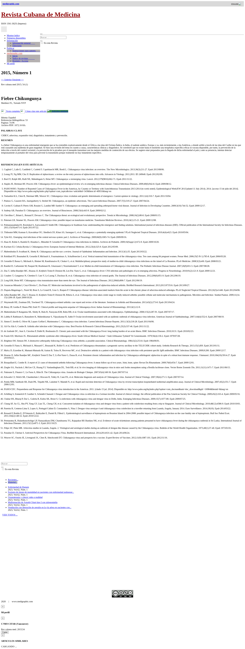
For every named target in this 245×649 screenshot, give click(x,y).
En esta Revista (50, 43)
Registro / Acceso (20, 61)
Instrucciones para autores (26, 51)
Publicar (10, 48)
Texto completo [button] (12, 111)
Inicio (15, 56)
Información (12, 40)
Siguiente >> (18, 79)
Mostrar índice (13, 35)
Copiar (5, 632)
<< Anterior (6, 79)
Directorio (17, 45)
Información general (23, 43)
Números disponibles (16, 38)
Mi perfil (11, 63)
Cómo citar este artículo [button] (36, 111)
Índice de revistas (23, 58)
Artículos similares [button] (59, 111)
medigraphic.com (14, 53)
